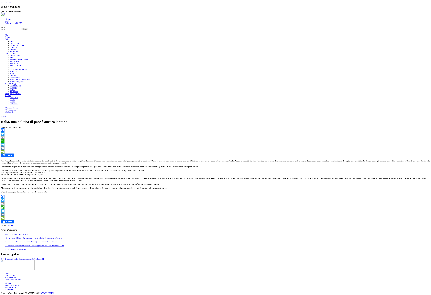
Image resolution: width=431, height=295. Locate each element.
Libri (11, 106)
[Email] (215, 137)
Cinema (12, 100)
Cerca (3, 27)
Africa (12, 57)
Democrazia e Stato (17, 45)
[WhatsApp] (215, 141)
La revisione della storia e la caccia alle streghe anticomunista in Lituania (31, 242)
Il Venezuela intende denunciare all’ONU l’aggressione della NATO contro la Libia (34, 246)
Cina (11, 67)
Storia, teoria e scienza (13, 94)
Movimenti (14, 51)
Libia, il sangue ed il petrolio (15, 249)
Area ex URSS (15, 63)
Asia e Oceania (15, 65)
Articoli (3, 116)
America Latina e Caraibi (19, 59)
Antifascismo (14, 43)
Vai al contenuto (6, 2)
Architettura (14, 98)
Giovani (13, 49)
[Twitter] (215, 134)
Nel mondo (14, 92)
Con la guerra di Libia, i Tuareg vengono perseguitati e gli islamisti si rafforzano (33, 238)
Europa (12, 73)
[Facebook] (215, 130)
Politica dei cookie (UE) (13, 23)
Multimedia (9, 112)
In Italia (12, 90)
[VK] (215, 148)
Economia (13, 47)
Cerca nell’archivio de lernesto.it (16, 234)
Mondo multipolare (16, 82)
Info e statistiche (15, 77)
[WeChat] (215, 152)
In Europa (13, 88)
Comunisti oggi (10, 84)
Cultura (8, 96)
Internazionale (10, 53)
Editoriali (8, 37)
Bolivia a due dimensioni (10, 259)
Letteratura (14, 104)
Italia (7, 39)
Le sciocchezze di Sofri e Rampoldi (32, 259)
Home (7, 35)
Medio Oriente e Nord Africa (20, 80)
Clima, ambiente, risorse (18, 69)
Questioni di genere (12, 108)
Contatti (8, 19)
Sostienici (8, 21)
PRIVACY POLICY (47, 293)
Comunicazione (10, 110)
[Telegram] (215, 144)
